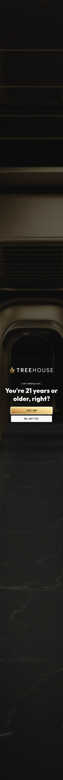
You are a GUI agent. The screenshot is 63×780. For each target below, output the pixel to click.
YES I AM (32, 410)
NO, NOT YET (31, 418)
